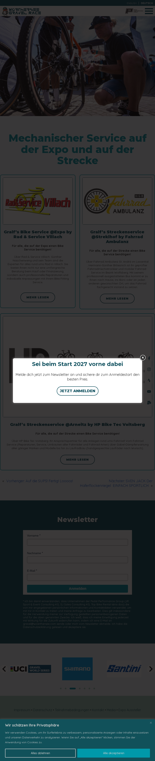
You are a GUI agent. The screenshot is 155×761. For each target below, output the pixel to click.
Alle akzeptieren (113, 753)
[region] (77, 740)
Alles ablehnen (40, 753)
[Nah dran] (150, 722)
